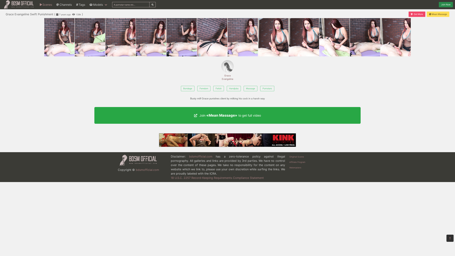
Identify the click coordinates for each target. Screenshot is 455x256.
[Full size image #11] (396, 37)
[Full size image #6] (243, 37)
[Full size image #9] (334, 37)
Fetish (219, 88)
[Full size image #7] (273, 37)
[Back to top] (450, 238)
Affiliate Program (297, 162)
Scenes (47, 4)
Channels (66, 4)
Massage (250, 88)
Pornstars (267, 88)
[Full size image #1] (90, 37)
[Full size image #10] (365, 37)
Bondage (187, 88)
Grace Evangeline (227, 77)
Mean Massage (439, 14)
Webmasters (295, 167)
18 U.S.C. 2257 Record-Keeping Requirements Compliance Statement (217, 178)
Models (98, 4)
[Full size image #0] (59, 37)
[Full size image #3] (151, 37)
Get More (418, 14)
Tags (82, 4)
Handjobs (234, 88)
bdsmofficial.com (147, 170)
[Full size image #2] (120, 37)
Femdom (204, 88)
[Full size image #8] (304, 37)
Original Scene (296, 156)
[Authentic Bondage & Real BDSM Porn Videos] (227, 146)
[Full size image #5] (212, 37)
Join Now (446, 4)
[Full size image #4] (182, 37)
